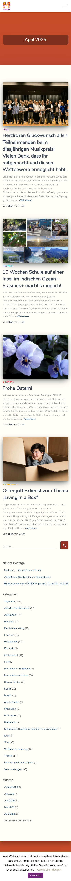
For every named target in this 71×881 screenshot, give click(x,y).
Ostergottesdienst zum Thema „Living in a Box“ (35, 494)
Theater (8, 755)
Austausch (10, 615)
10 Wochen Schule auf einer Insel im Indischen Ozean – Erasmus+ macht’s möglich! (33, 279)
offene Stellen (11, 702)
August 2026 (11, 787)
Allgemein (8, 382)
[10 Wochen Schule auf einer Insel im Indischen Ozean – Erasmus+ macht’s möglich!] (35, 241)
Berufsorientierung (14, 628)
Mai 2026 (9, 807)
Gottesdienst (10, 484)
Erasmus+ (8, 266)
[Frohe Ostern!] (35, 357)
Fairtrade (9, 648)
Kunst (7, 688)
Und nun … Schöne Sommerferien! (22, 570)
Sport (7, 742)
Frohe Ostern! (17, 388)
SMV (7, 735)
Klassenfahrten (12, 682)
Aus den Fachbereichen (16, 608)
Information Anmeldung (17, 668)
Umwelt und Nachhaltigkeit (18, 762)
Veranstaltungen (13, 769)
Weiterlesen (25, 200)
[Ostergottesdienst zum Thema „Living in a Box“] (35, 459)
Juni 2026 (9, 800)
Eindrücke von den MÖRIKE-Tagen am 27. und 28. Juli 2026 (36, 583)
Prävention (10, 708)
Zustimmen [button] (35, 875)
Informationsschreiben (16, 675)
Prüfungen (10, 715)
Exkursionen (10, 641)
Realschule (10, 722)
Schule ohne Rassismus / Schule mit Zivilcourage (30, 729)
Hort (6, 661)
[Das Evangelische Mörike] (8, 6)
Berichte (8, 621)
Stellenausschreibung (15, 749)
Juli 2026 (9, 793)
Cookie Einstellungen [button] (49, 869)
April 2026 (10, 814)
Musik (6, 129)
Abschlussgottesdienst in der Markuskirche (27, 577)
